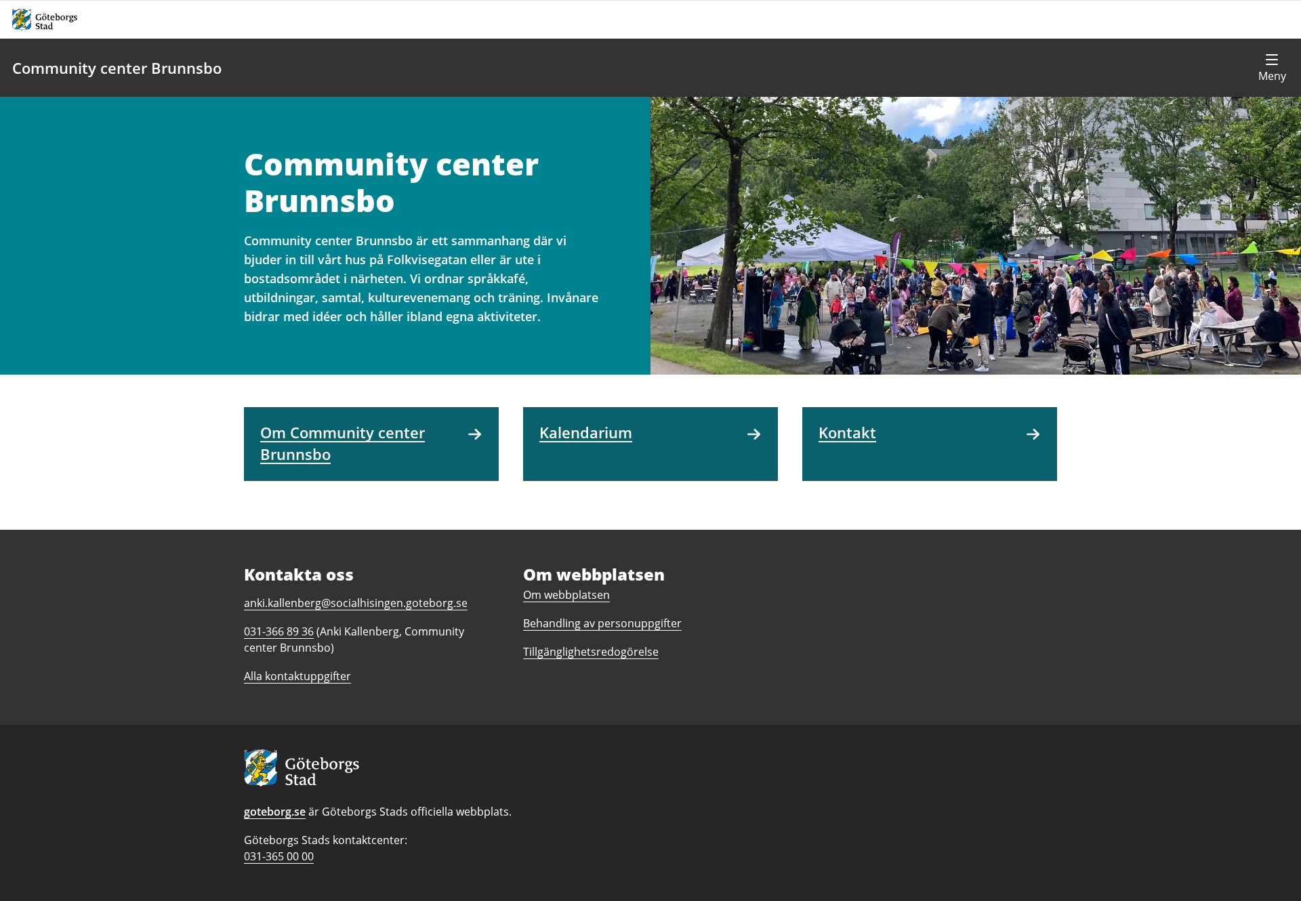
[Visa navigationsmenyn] (1272, 68)
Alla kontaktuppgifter (297, 676)
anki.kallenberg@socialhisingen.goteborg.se (356, 602)
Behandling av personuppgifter (602, 623)
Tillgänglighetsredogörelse (591, 651)
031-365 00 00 (279, 856)
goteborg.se (275, 811)
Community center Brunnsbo (117, 68)
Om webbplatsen (566, 594)
